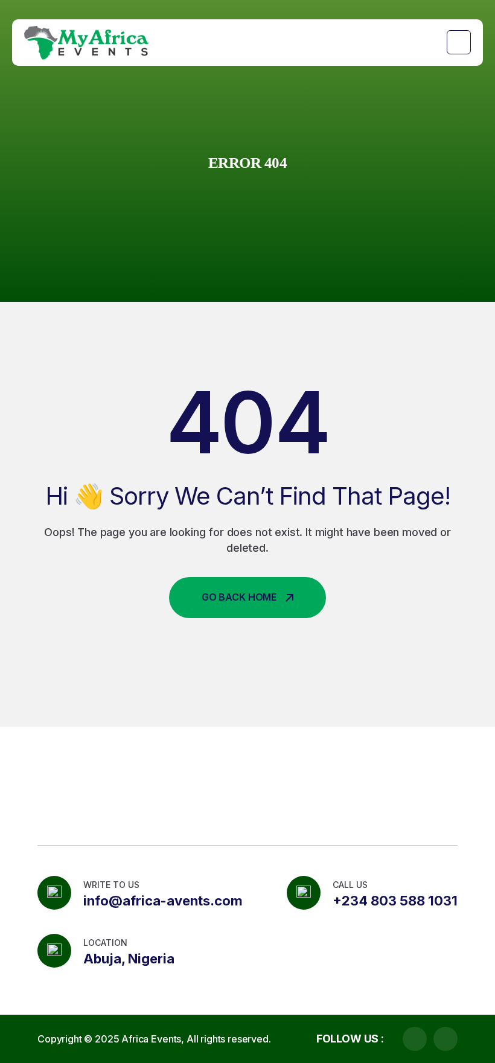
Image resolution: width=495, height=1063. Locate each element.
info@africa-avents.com (163, 900)
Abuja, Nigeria (128, 958)
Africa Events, (152, 1039)
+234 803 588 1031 (395, 900)
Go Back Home (239, 597)
